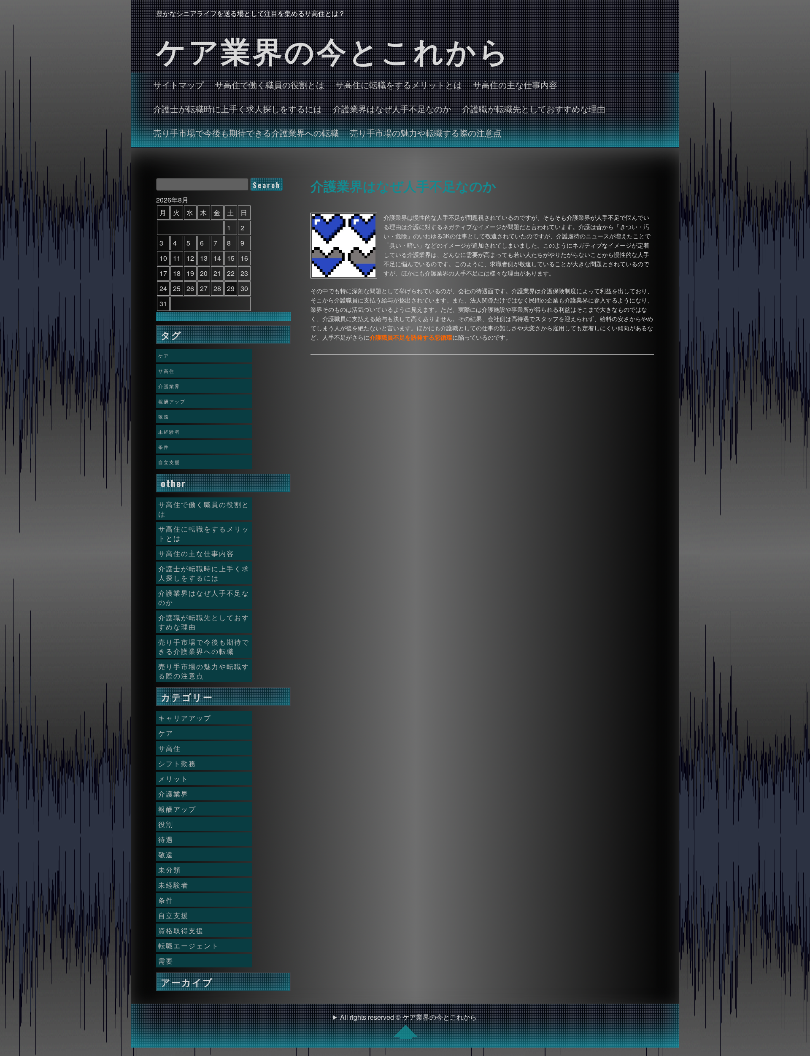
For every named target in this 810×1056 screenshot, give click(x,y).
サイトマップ (178, 84)
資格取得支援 (181, 930)
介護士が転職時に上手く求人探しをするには (237, 108)
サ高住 (166, 370)
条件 (163, 446)
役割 (165, 824)
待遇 (165, 839)
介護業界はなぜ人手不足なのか (392, 108)
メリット (173, 778)
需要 (165, 961)
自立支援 (169, 462)
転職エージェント (188, 945)
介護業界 (169, 386)
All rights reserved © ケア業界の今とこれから (408, 1017)
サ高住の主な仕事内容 (515, 84)
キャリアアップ (184, 718)
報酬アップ (172, 401)
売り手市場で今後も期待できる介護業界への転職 (246, 132)
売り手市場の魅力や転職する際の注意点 (426, 132)
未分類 (169, 869)
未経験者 (169, 431)
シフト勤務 (177, 763)
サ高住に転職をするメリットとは (398, 84)
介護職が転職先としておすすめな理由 (533, 108)
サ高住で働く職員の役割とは (269, 84)
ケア (163, 355)
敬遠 (163, 416)
